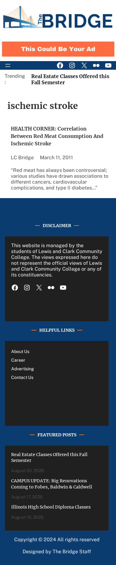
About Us (20, 351)
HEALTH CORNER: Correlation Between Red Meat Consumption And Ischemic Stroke (57, 136)
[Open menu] (7, 65)
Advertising (22, 368)
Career (18, 360)
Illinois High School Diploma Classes (51, 507)
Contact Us (22, 377)
